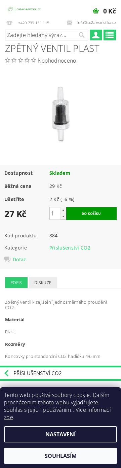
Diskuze (42, 283)
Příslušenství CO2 (69, 247)
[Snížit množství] (63, 216)
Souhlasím (61, 456)
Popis (16, 283)
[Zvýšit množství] (63, 210)
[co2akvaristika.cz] (24, 9)
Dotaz (19, 260)
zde (8, 417)
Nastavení (60, 434)
